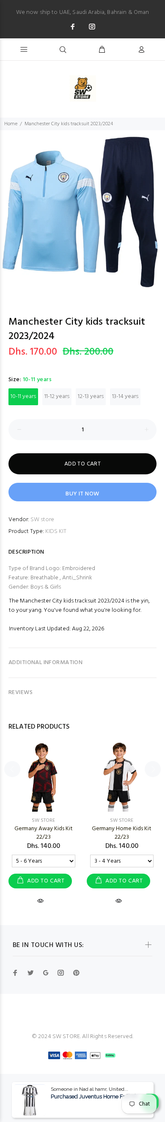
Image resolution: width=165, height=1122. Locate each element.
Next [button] (157, 204)
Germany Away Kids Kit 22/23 (43, 833)
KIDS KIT (55, 531)
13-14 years (125, 396)
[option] (82, 212)
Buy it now (82, 494)
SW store (42, 520)
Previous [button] (8, 204)
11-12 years (56, 396)
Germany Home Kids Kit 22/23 (121, 833)
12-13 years (91, 396)
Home (10, 124)
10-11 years (23, 396)
